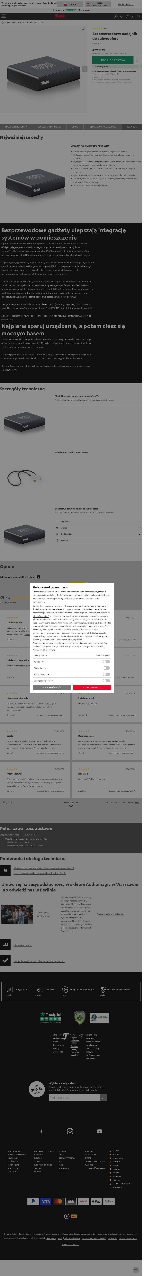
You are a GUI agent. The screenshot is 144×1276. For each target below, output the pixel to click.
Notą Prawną (49, 649)
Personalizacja (40, 674)
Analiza (37, 661)
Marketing (38, 668)
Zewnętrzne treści (42, 680)
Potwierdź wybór (52, 687)
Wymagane (39, 655)
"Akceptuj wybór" (74, 639)
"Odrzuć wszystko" (41, 616)
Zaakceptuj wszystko (92, 687)
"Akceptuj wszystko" (86, 622)
